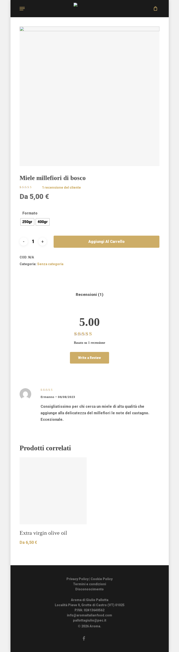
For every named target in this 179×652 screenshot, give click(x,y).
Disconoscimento (89, 589)
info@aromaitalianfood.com (89, 615)
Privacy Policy (77, 579)
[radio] (27, 221)
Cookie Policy (102, 579)
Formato (30, 213)
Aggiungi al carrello (106, 241)
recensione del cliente (61, 187)
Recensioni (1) (89, 294)
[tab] (89, 294)
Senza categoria (50, 264)
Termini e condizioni (89, 584)
